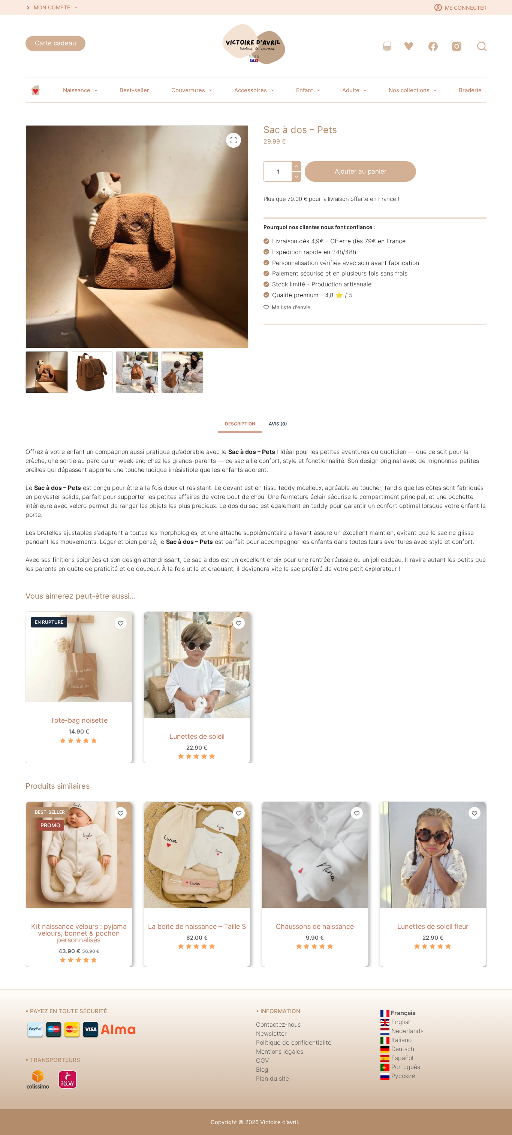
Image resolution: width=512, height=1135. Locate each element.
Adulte (350, 90)
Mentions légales (279, 1051)
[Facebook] (433, 46)
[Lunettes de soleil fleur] (433, 854)
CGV (262, 1060)
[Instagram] (457, 46)
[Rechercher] (482, 46)
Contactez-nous (278, 1024)
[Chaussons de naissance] (315, 854)
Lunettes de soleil (197, 736)
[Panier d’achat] (387, 46)
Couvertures (188, 90)
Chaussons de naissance (315, 926)
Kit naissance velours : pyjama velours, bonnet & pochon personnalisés (79, 933)
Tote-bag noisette (79, 721)
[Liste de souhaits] (408, 46)
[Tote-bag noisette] (78, 656)
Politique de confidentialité (293, 1042)
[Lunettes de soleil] (197, 664)
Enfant (304, 90)
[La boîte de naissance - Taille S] (197, 854)
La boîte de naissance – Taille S (197, 926)
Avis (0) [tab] (278, 424)
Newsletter (271, 1033)
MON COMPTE (52, 7)
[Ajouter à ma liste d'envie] (121, 623)
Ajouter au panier (360, 171)
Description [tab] (240, 424)
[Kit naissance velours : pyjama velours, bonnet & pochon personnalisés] (78, 854)
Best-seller (134, 90)
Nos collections (409, 90)
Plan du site (272, 1078)
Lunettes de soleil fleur (433, 926)
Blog (262, 1069)
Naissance (76, 90)
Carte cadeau (55, 43)
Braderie (470, 90)
